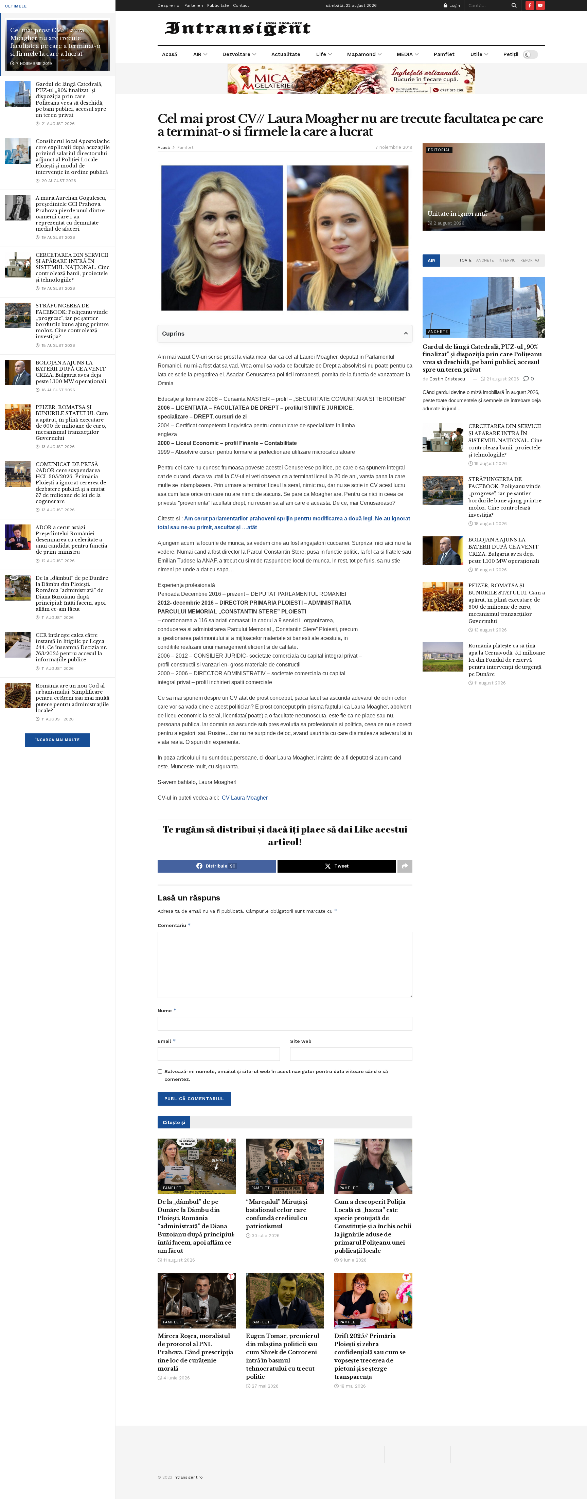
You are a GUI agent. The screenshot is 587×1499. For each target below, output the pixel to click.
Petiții (510, 54)
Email (167, 1041)
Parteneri (193, 5)
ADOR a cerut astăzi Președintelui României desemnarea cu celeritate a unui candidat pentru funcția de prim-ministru (71, 539)
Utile (476, 54)
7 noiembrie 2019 (393, 147)
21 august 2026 (502, 378)
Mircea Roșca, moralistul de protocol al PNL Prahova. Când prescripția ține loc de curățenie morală (195, 1352)
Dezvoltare (236, 54)
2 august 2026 (448, 223)
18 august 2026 (490, 523)
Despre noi (169, 5)
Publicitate (218, 5)
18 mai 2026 (352, 1386)
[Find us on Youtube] (540, 5)
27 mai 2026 (264, 1386)
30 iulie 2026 (265, 1235)
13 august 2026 (490, 629)
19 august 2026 (490, 463)
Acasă (169, 54)
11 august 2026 (178, 1260)
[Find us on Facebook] (530, 5)
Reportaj (529, 260)
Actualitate (285, 54)
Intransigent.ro (188, 1477)
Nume (167, 1010)
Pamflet (444, 54)
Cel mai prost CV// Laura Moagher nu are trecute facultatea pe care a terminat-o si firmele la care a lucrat (55, 42)
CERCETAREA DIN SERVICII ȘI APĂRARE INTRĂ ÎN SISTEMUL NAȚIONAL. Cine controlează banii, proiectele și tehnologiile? (72, 267)
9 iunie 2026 (353, 1260)
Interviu (507, 260)
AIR (197, 54)
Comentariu (174, 925)
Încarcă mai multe (57, 740)
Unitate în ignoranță (457, 213)
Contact (241, 5)
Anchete (485, 260)
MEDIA (405, 54)
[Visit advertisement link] (351, 78)
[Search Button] (512, 5)
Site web (301, 1041)
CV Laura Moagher (245, 798)
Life (321, 54)
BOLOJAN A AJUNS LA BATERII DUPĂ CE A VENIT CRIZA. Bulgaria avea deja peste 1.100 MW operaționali (71, 372)
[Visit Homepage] (239, 28)
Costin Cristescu (447, 378)
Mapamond (361, 54)
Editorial (439, 150)
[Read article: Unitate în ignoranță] (484, 187)
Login (454, 5)
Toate (465, 260)
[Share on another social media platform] (404, 866)
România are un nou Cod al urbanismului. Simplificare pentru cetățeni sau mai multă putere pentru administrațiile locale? (72, 698)
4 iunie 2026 (176, 1377)
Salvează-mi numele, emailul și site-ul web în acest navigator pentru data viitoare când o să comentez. (276, 1075)
